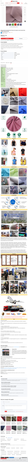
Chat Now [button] (21, 38)
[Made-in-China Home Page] (14, 1)
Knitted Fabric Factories (23, 451)
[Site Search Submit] (18, 3)
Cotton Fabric (13, 367)
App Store (2, 457)
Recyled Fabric (8, 440)
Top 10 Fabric (9, 454)
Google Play (6, 457)
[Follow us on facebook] (22, 457)
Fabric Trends (13, 454)
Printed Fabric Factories (16, 451)
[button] (2, 3)
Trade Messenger (11, 457)
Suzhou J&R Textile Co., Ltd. (5, 32)
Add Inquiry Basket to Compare (14, 26)
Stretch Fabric (16, 367)
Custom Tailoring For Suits (23, 440)
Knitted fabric (15, 440)
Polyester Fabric (9, 367)
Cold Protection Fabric (6, 368)
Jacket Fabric (19, 367)
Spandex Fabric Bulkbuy (18, 454)
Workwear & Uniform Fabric (3, 440)
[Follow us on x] (23, 457)
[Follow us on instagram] (24, 457)
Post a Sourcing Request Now (19, 411)
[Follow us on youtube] (25, 457)
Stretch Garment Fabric (3, 454)
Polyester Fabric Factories (10, 451)
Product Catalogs (10, 437)
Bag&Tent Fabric (11, 368)
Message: (3, 405)
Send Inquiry (7, 38)
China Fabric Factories (3, 451)
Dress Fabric (23, 367)
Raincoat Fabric (15, 368)
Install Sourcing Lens (4, 458)
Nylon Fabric (6, 367)
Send (5, 411)
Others (1, 441)
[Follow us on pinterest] (26, 457)
